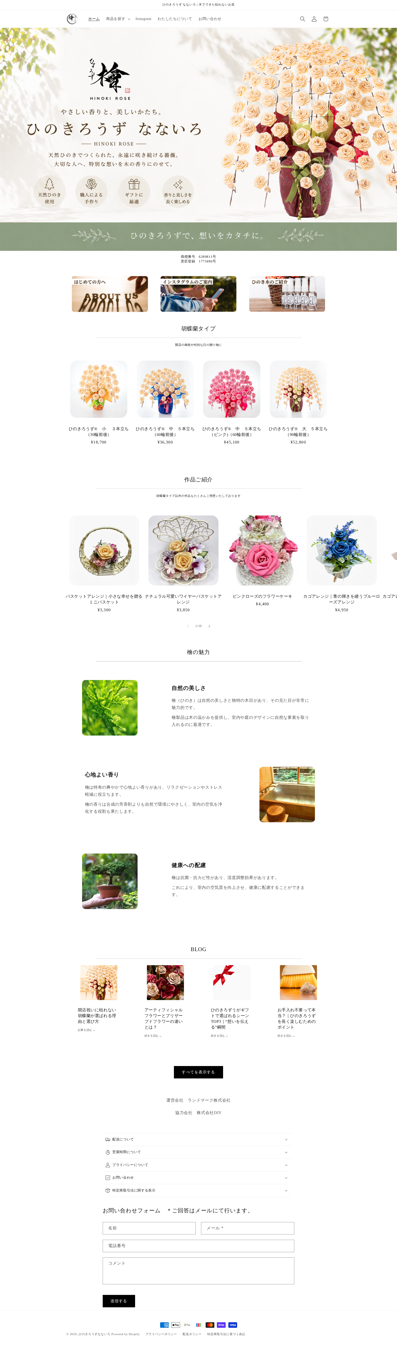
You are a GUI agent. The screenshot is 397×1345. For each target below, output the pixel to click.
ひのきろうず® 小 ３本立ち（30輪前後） (99, 432)
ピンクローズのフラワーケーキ (262, 596)
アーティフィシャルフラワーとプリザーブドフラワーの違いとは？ (163, 1019)
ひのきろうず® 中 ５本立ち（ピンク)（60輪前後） (231, 432)
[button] (117, 18)
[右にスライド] (209, 626)
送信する (119, 1301)
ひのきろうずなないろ (94, 1334)
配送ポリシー (192, 1334)
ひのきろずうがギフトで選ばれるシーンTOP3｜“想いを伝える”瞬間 (230, 1019)
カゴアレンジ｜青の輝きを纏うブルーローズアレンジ (341, 599)
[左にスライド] (188, 626)
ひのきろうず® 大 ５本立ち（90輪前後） (298, 432)
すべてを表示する (198, 1072)
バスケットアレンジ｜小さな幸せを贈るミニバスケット (104, 599)
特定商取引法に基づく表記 (226, 1334)
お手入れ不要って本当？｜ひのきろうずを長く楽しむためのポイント (296, 1019)
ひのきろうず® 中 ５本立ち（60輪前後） (165, 432)
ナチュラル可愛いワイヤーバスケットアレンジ (183, 599)
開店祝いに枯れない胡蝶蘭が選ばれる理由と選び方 (97, 1016)
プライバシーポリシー (161, 1334)
